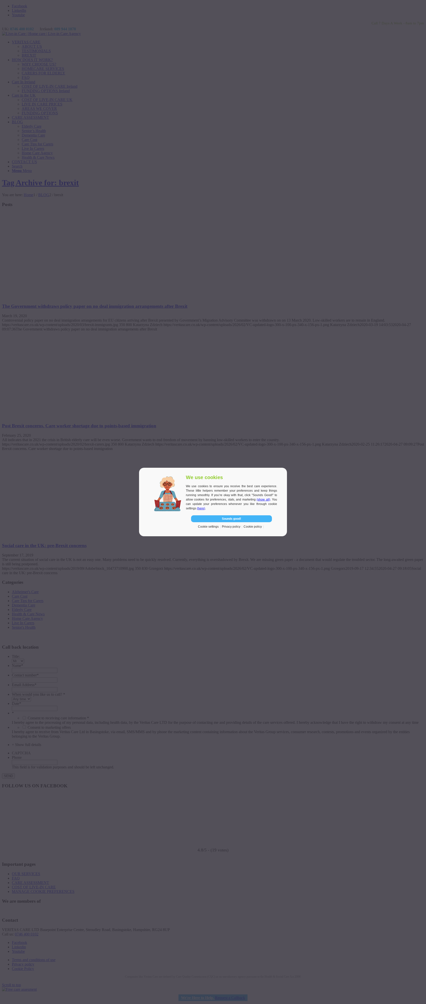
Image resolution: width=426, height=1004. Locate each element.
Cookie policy (253, 526)
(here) (201, 508)
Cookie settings (208, 526)
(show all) (263, 499)
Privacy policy (231, 526)
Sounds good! (231, 518)
